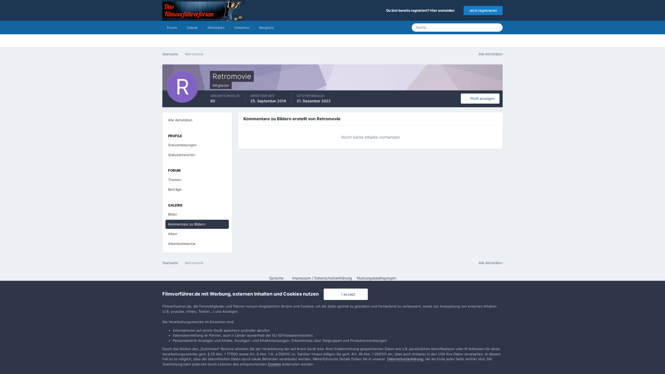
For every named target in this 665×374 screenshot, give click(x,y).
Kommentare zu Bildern (186, 224)
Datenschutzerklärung (405, 359)
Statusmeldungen (472, 27)
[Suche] (497, 27)
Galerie (192, 27)
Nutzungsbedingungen (376, 278)
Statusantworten (181, 155)
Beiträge (175, 189)
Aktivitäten (216, 27)
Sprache (276, 278)
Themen (174, 180)
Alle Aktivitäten (180, 120)
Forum (172, 27)
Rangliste (266, 27)
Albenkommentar (182, 244)
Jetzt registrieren (483, 10)
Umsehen (242, 27)
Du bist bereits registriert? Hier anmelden (421, 10)
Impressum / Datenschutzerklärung (322, 278)
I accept (347, 294)
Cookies (274, 364)
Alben (172, 234)
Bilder (172, 214)
